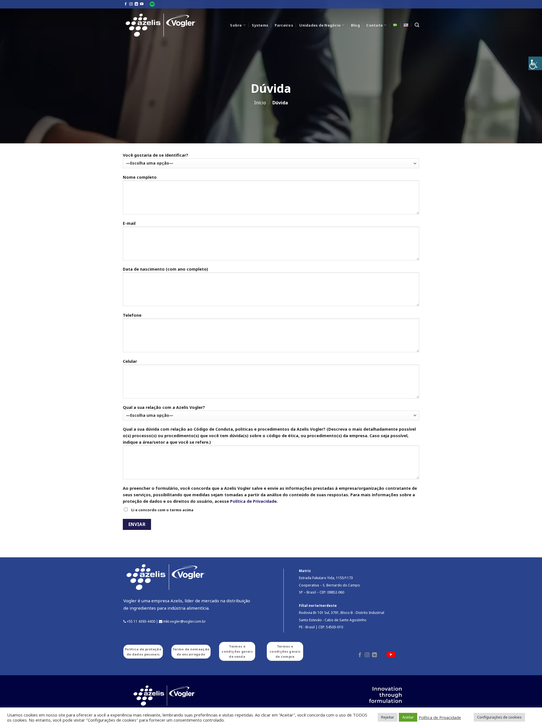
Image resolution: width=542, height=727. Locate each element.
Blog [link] (355, 25)
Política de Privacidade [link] (440, 717)
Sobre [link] (236, 25)
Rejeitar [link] (387, 717)
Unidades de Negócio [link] (320, 25)
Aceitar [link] (408, 717)
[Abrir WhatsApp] (527, 712)
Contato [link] (374, 25)
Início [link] (260, 103)
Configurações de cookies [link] (499, 717)
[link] (535, 63)
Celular (130, 361)
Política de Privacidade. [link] (254, 501)
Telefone (132, 315)
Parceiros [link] (284, 25)
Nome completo (140, 177)
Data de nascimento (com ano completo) (165, 269)
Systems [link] (260, 25)
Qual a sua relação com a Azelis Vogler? (164, 407)
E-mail (129, 223)
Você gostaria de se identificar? (155, 155)
